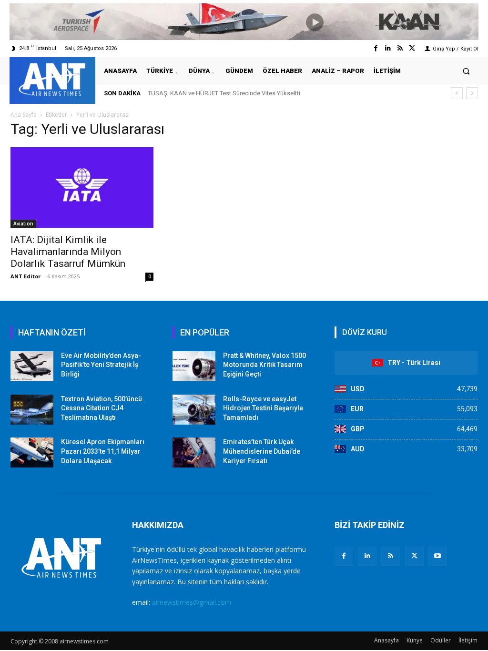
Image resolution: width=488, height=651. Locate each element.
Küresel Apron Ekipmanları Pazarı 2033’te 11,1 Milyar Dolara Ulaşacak (102, 451)
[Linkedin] (388, 48)
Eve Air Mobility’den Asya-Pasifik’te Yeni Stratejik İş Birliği (101, 365)
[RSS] (390, 556)
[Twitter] (412, 48)
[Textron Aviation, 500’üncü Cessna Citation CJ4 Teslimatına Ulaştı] (31, 410)
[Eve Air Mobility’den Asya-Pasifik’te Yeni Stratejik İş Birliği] (31, 366)
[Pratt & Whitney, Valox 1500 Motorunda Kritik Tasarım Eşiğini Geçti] (194, 366)
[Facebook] (376, 48)
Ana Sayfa (23, 115)
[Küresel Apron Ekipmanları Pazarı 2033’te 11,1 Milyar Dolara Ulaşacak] (31, 452)
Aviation (23, 223)
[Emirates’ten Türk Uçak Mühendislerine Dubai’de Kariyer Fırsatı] (194, 452)
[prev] (457, 93)
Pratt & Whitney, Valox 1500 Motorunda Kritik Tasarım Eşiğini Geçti (264, 365)
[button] (466, 71)
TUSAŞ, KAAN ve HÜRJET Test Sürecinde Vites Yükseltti (224, 93)
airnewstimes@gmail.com (191, 602)
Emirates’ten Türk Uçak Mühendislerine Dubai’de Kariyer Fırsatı (261, 451)
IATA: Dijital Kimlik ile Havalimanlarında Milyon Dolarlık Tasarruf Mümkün (67, 251)
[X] (414, 556)
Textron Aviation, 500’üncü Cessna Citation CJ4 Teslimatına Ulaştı (101, 408)
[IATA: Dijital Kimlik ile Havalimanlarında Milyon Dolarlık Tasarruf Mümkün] (81, 187)
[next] (472, 93)
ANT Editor (25, 276)
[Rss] (400, 48)
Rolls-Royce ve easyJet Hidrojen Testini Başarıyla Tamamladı (263, 408)
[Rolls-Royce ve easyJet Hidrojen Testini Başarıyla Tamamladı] (194, 410)
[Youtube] (437, 556)
